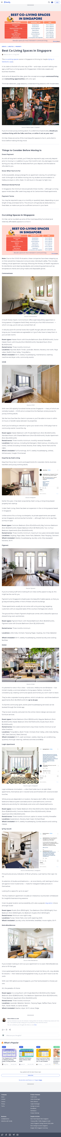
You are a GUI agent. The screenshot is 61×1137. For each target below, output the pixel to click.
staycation (49, 903)
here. (35, 1025)
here (40, 1080)
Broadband (33, 1108)
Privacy (3, 1104)
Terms (3, 1106)
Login (57, 2)
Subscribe (30, 1075)
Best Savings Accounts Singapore (39, 1125)
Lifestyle (11, 46)
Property (18, 46)
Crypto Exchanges (35, 1104)
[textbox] (32, 1035)
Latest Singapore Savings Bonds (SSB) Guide (41, 1123)
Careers (3, 1101)
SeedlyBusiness (5, 1119)
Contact (3, 1099)
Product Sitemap (34, 1113)
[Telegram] (14, 1135)
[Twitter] (2, 1135)
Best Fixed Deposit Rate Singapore (39, 1119)
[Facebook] (6, 1135)
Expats (4, 46)
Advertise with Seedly (6, 1121)
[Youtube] (17, 1135)
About (2, 1097)
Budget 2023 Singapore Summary (39, 1128)
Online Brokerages (35, 1099)
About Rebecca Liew (13, 1018)
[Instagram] (10, 1135)
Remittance (33, 1110)
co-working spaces (12, 59)
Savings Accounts (34, 1106)
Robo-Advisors (34, 1101)
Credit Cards (33, 1097)
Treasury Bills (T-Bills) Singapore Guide (40, 1121)
